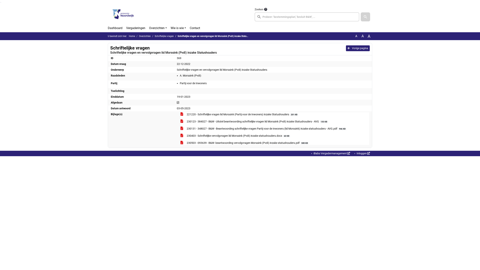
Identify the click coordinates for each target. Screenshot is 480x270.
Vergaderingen (135, 28)
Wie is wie (177, 28)
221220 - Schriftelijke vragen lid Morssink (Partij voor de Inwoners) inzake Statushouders (241, 114)
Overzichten (157, 28)
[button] (365, 16)
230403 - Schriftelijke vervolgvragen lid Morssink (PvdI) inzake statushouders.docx (237, 135)
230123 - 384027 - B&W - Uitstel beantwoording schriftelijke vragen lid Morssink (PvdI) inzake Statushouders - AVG (256, 121)
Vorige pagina (359, 48)
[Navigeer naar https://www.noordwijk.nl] (123, 14)
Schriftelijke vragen (164, 36)
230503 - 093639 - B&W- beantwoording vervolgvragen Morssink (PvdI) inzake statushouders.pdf (247, 142)
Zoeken (259, 9)
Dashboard (115, 28)
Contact (195, 28)
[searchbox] (307, 16)
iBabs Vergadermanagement (330, 153)
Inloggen (361, 153)
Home (132, 36)
